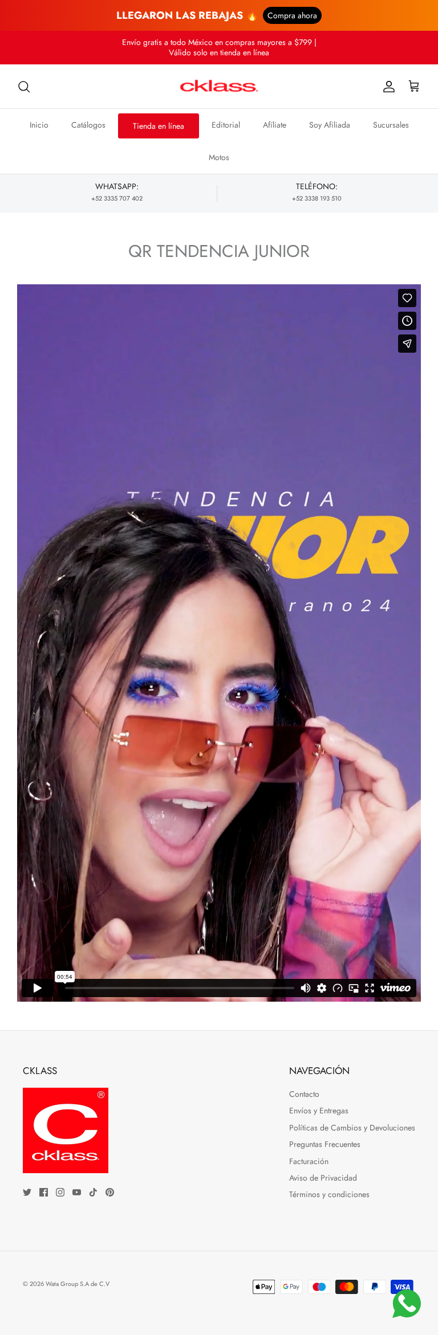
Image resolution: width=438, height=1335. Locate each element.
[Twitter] (27, 1192)
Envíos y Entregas (318, 1110)
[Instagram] (60, 1192)
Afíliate (274, 124)
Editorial (226, 124)
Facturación (308, 1161)
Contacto (304, 1094)
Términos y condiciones (329, 1194)
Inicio (39, 124)
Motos (219, 157)
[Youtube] (76, 1192)
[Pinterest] (110, 1192)
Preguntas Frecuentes (324, 1144)
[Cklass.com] (219, 86)
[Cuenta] (387, 86)
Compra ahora (292, 15)
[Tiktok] (93, 1192)
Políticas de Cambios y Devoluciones (352, 1127)
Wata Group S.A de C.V (78, 1283)
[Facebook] (43, 1192)
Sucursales (391, 124)
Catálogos (88, 124)
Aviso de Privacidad (323, 1177)
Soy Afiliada (329, 124)
